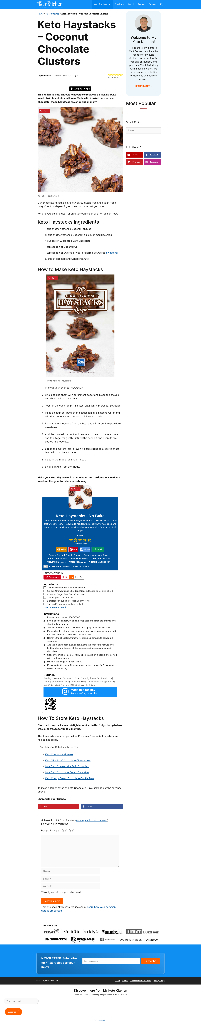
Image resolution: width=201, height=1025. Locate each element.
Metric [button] (64, 607)
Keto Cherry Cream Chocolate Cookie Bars (69, 778)
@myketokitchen (89, 693)
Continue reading (100, 1020)
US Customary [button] (51, 607)
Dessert (153, 4)
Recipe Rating (49, 830)
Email (99, 549)
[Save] (44, 111)
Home (41, 14)
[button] (109, 74)
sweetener (112, 252)
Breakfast (119, 4)
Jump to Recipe (81, 88)
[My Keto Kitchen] (50, 4)
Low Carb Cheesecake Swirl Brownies (67, 766)
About (117, 981)
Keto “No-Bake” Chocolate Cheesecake (67, 760)
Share (86, 549)
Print (63, 549)
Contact (125, 981)
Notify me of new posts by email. (62, 892)
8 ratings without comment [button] (91, 820)
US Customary (52, 577)
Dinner (141, 4)
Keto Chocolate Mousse (59, 754)
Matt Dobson (46, 76)
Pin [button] (75, 549)
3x (81, 577)
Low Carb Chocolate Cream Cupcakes (67, 772)
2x (76, 577)
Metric (65, 577)
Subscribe (150, 961)
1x (71, 577)
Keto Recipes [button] (100, 4)
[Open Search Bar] (161, 4)
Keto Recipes (52, 14)
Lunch (131, 4)
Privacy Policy (159, 981)
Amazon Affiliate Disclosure (140, 981)
